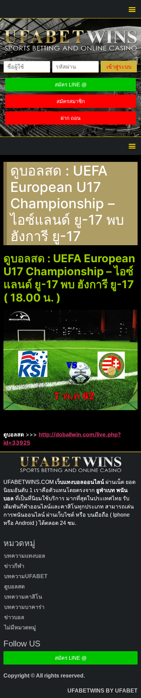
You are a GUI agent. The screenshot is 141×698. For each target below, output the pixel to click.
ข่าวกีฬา (14, 566)
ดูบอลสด (14, 586)
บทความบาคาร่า (24, 607)
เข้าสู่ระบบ (118, 66)
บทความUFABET (26, 576)
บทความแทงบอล (24, 556)
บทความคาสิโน (23, 597)
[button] (132, 9)
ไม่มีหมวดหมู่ (20, 627)
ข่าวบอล (14, 617)
